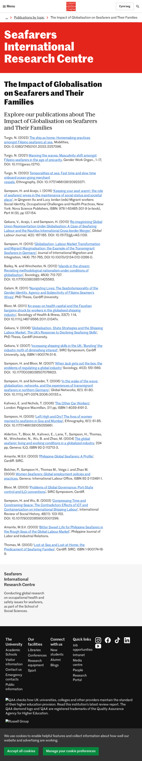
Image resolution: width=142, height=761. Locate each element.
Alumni (55, 660)
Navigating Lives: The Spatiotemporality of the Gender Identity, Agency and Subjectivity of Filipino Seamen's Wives (51, 293)
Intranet (79, 655)
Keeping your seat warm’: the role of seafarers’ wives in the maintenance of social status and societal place (53, 195)
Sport (32, 670)
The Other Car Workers (72, 403)
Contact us (14, 669)
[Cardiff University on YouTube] (98, 646)
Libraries (34, 650)
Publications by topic (29, 17)
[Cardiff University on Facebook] (108, 640)
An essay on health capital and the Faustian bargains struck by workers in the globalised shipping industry (48, 310)
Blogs (54, 665)
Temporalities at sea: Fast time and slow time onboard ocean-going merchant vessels (50, 178)
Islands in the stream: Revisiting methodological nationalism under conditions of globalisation (47, 271)
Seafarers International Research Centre (49, 47)
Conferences (37, 655)
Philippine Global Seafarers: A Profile (66, 456)
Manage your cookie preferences (71, 751)
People (78, 670)
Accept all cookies (21, 751)
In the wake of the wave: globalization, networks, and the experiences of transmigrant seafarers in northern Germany (51, 386)
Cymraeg (124, 6)
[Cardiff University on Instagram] (98, 640)
